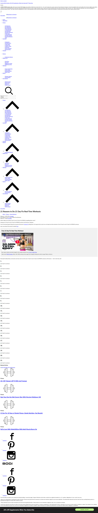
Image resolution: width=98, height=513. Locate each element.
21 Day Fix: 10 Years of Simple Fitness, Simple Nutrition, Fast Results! (21, 413)
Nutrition (4, 38)
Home (4, 19)
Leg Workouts (7, 31)
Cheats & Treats (8, 46)
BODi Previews (10, 254)
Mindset (4, 50)
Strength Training (8, 35)
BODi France (7, 82)
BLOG (4, 214)
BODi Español (8, 81)
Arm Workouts (8, 111)
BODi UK (7, 205)
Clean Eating (7, 44)
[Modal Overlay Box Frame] (49, 510)
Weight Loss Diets (8, 63)
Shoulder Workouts (9, 32)
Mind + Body (7, 178)
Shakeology (7, 42)
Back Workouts (8, 28)
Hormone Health (8, 71)
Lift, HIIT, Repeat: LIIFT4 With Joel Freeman (13, 381)
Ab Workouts (7, 110)
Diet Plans (7, 61)
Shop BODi (2, 15)
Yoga (6, 37)
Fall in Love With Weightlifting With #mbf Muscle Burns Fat (18, 429)
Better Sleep (7, 72)
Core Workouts (8, 30)
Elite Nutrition (8, 49)
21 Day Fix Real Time (32, 252)
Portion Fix (26, 224)
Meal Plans (7, 47)
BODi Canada (7, 206)
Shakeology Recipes (9, 57)
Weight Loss (5, 58)
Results (4, 73)
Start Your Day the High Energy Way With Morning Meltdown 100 (20, 397)
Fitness (4, 22)
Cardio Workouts (8, 34)
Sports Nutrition (8, 48)
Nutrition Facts (8, 43)
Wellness (4, 65)
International (5, 78)
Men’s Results (7, 77)
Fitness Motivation (8, 68)
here (17, 226)
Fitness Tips (7, 33)
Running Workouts (8, 36)
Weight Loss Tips (8, 64)
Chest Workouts (8, 29)
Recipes (4, 53)
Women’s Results (8, 76)
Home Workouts (13, 214)
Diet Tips (7, 62)
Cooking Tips (7, 45)
